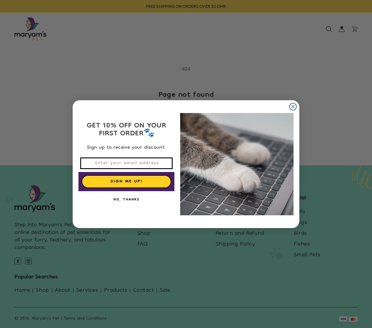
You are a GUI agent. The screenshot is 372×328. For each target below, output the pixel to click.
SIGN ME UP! (126, 182)
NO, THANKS (126, 200)
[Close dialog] (292, 106)
